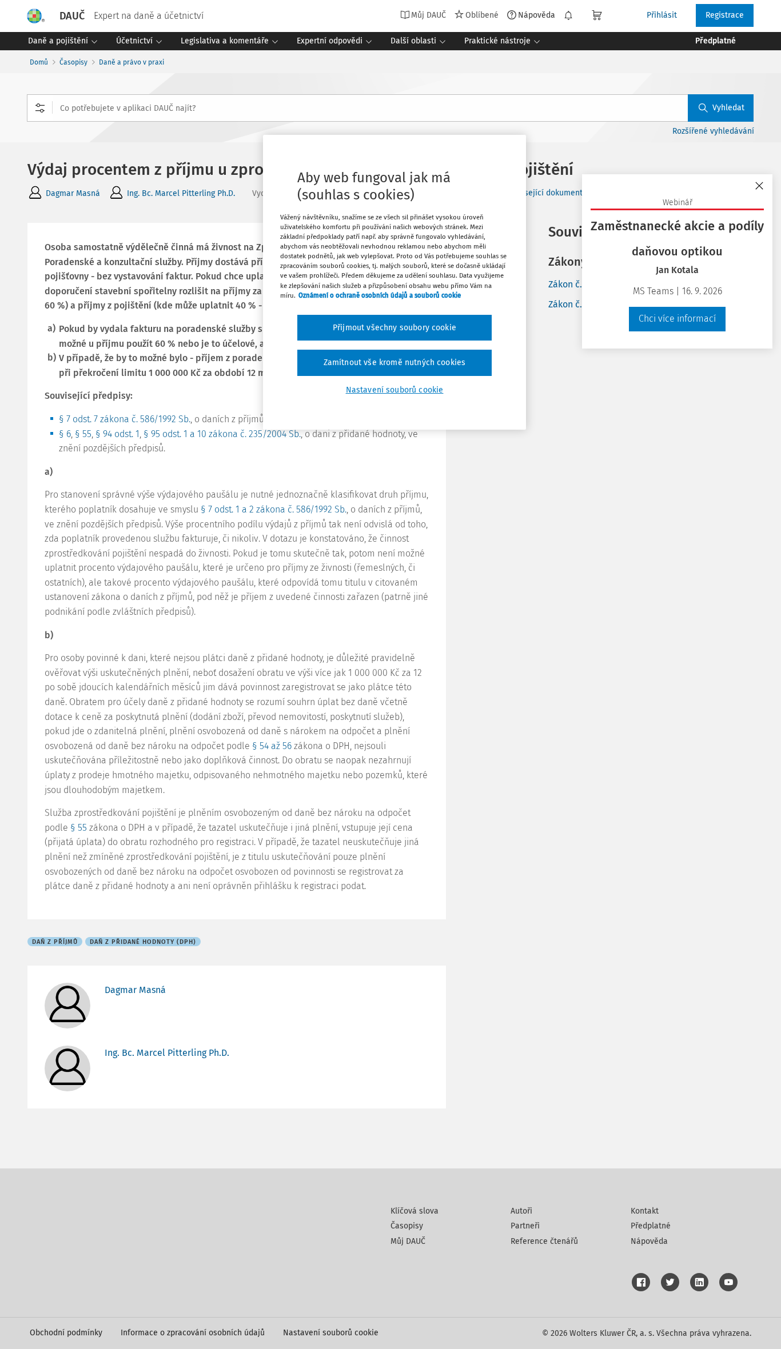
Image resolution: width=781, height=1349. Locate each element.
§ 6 (65, 434)
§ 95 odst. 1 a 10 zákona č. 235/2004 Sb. (222, 434)
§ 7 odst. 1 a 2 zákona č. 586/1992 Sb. (273, 509)
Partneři (525, 1226)
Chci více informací (677, 318)
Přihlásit (662, 15)
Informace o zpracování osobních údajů (193, 1333)
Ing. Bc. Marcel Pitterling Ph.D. (181, 193)
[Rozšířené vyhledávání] (40, 108)
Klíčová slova (414, 1211)
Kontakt (645, 1211)
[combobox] (390, 108)
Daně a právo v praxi (131, 62)
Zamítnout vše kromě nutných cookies (395, 362)
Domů (39, 62)
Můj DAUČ (407, 1241)
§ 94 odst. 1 (117, 434)
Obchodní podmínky (66, 1333)
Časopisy (73, 62)
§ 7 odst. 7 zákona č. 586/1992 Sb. (124, 419)
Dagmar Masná (73, 193)
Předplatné (651, 1226)
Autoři (521, 1211)
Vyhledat (728, 108)
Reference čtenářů (544, 1241)
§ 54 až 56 (272, 745)
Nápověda (536, 14)
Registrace (725, 15)
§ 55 (83, 434)
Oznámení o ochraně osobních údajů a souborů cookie (379, 295)
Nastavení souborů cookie (330, 1333)
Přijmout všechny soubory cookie (394, 328)
